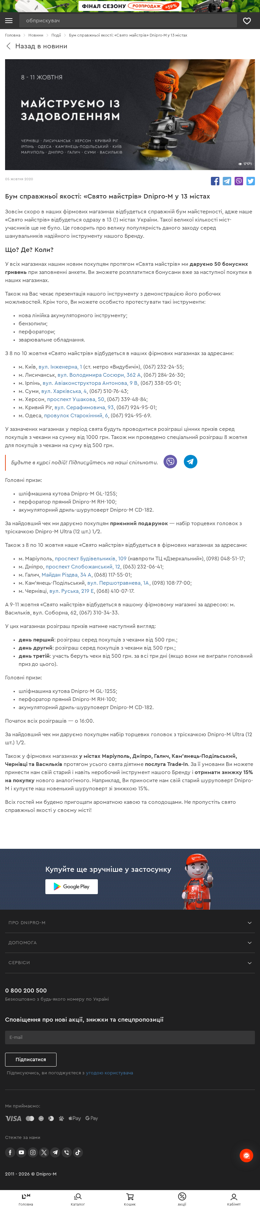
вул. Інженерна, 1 (60, 367)
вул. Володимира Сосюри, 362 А (99, 375)
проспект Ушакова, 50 (75, 399)
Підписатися (31, 1059)
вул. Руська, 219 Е (71, 591)
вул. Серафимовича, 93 (84, 407)
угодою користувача (109, 1073)
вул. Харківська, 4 (64, 391)
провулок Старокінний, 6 (76, 415)
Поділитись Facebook (215, 181)
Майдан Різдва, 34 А (66, 575)
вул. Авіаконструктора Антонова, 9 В (90, 383)
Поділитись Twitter (250, 181)
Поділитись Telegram (227, 181)
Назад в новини (41, 46)
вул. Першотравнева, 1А (118, 583)
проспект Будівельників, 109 (91, 558)
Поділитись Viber (239, 181)
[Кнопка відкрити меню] (9, 20)
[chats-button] (246, 1155)
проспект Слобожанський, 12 (83, 566)
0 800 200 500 (26, 990)
